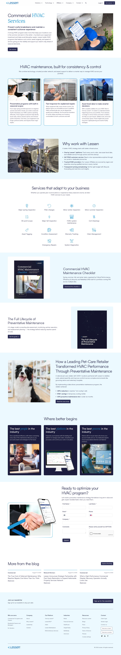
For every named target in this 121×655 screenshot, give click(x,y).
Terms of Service (86, 630)
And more (66, 633)
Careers (28, 627)
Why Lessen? (29, 621)
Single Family (67, 627)
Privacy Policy (86, 627)
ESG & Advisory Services (51, 630)
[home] (14, 3)
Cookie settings (86, 636)
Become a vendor (107, 632)
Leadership (29, 624)
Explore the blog (107, 563)
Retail (65, 618)
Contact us (104, 624)
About (28, 618)
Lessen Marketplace (50, 627)
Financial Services (68, 621)
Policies (84, 633)
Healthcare (66, 624)
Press (83, 624)
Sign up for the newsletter (103, 601)
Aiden (46, 624)
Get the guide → (14, 336)
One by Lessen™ (49, 618)
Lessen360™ (48, 621)
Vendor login (104, 621)
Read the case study (63, 401)
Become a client (106, 628)
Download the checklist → (72, 286)
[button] (39, 3)
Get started (12, 49)
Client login (104, 618)
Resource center (86, 618)
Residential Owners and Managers (14, 624)
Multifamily (66, 630)
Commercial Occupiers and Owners (15, 619)
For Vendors (11, 628)
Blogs (83, 621)
